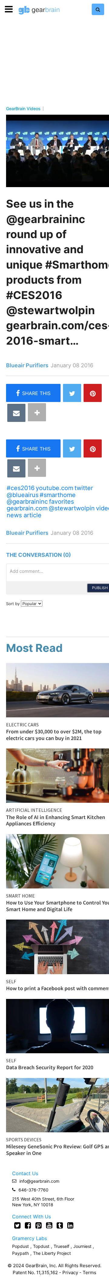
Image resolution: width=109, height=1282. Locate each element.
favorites (61, 502)
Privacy (70, 1272)
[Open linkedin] (70, 1225)
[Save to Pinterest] (93, 393)
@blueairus (22, 495)
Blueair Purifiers (27, 365)
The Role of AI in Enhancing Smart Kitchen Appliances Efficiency (55, 820)
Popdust (20, 1246)
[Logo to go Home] (39, 10)
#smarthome (58, 495)
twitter (83, 488)
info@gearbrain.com (39, 1181)
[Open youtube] (49, 1225)
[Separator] (37, 412)
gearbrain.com (27, 508)
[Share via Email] (16, 413)
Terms (89, 1272)
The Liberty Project (52, 1253)
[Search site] (98, 9)
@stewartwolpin (72, 508)
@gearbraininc (27, 502)
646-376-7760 (33, 1189)
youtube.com (54, 488)
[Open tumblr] (60, 1225)
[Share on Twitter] (72, 393)
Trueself (62, 1246)
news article (24, 515)
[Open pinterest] (38, 1225)
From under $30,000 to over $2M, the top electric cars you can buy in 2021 (53, 734)
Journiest (83, 1246)
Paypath (20, 1253)
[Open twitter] (17, 1225)
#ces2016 (21, 488)
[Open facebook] (28, 1225)
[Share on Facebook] (33, 393)
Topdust (41, 1246)
